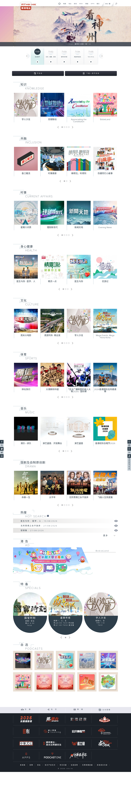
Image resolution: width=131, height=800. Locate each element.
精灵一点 (52, 281)
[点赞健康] (78, 719)
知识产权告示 (50, 765)
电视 (64, 4)
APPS (91, 4)
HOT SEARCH (36, 516)
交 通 (28, 709)
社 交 (54, 709)
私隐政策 (75, 765)
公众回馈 (106, 710)
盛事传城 (65, 618)
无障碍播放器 (88, 765)
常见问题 (64, 765)
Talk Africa (91, 57)
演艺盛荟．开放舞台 (52, 443)
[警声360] (86, 660)
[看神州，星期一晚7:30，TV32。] (65, 26)
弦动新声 (37, 57)
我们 (97, 4)
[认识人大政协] (86, 682)
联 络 (80, 709)
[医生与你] (65, 660)
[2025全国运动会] (26, 719)
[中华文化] (26, 743)
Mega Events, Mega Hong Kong (105, 336)
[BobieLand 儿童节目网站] (104, 719)
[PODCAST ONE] (52, 755)
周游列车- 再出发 (52, 335)
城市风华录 (64, 57)
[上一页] (26, 56)
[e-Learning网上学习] (52, 731)
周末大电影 (26, 335)
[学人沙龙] (101, 604)
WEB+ (80, 4)
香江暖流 (26, 173)
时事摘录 (52, 173)
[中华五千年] (78, 755)
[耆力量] (78, 743)
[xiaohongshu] (129, 452)
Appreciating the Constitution (79, 120)
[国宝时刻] (30, 604)
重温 (86, 4)
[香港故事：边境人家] (108, 682)
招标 (39, 765)
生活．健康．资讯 (51, 57)
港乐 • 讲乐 (26, 443)
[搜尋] (116, 3)
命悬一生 (26, 497)
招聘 (32, 765)
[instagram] (129, 445)
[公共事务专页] (78, 731)
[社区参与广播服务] (104, 731)
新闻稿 (23, 765)
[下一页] (102, 56)
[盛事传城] (65, 604)
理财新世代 (52, 227)
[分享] (48, 709)
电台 (69, 4)
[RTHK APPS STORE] (26, 755)
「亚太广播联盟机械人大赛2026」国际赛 (79, 390)
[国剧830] (26, 731)
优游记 (105, 281)
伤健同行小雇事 (105, 173)
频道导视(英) (77, 57)
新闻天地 (79, 227)
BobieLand (105, 119)
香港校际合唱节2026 (105, 443)
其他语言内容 (102, 765)
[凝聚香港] (108, 660)
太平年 (52, 497)
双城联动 (52, 119)
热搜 (23, 512)
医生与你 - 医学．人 (25, 281)
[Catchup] (48, 516)
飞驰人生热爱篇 (105, 497)
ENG (106, 4)
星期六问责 (26, 227)
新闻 (75, 4)
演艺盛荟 (79, 443)
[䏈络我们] (74, 709)
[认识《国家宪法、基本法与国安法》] (52, 743)
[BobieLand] (65, 562)
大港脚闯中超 (52, 389)
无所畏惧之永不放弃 (78, 497)
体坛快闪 (26, 389)
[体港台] (52, 719)
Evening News (105, 227)
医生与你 (79, 281)
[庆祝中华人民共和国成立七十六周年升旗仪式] (65, 682)
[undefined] (59, 3)
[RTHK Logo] (27, 5)
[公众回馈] (100, 710)
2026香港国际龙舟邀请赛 (105, 390)
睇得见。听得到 (78, 173)
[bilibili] (129, 449)
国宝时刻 (30, 618)
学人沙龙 (26, 119)
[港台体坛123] (22, 660)
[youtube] (129, 442)
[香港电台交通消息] (22, 709)
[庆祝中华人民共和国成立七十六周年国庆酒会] (44, 682)
